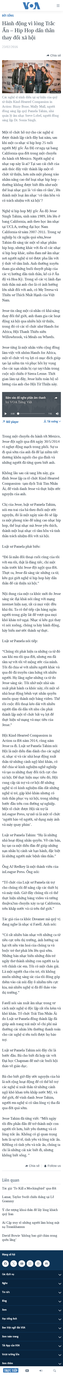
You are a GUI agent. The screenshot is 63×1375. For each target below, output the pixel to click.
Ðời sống (8, 15)
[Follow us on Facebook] (5, 1263)
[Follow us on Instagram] (30, 1263)
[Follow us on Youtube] (21, 1263)
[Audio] (41, 1370)
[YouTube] (27, 1370)
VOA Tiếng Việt (21, 402)
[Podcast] (38, 1263)
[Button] (54, 55)
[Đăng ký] (46, 1263)
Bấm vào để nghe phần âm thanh (26, 397)
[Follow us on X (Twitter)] (13, 1263)
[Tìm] (54, 1370)
